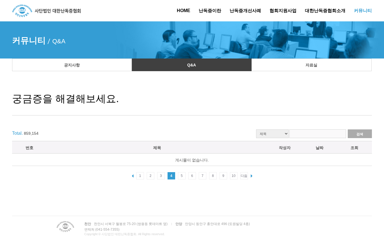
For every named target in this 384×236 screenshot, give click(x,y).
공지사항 (72, 65)
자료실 (311, 65)
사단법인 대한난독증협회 (46, 11)
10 (234, 176)
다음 (244, 176)
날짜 (320, 147)
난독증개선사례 (245, 10)
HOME (183, 10)
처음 (133, 176)
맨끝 (251, 176)
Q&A (191, 65)
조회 (354, 147)
